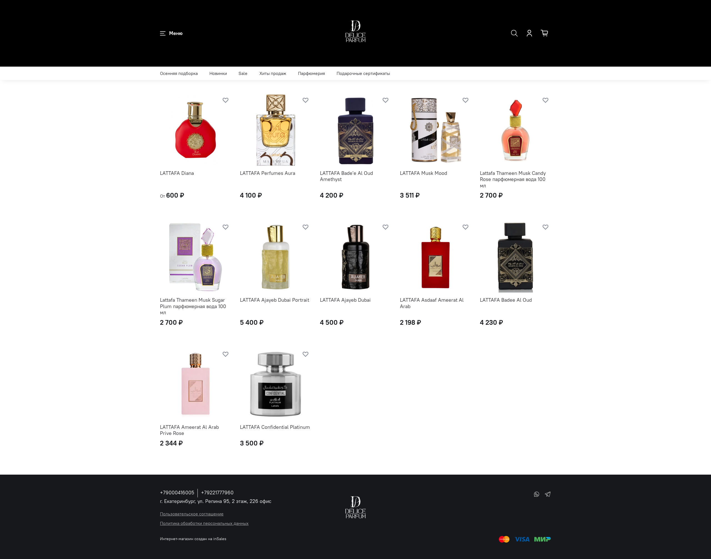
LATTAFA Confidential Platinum (275, 427)
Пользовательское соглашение (192, 514)
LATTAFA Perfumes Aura (267, 173)
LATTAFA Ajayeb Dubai (345, 300)
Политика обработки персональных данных (204, 523)
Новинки (218, 73)
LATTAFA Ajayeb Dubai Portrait (274, 300)
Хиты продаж (272, 73)
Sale (243, 73)
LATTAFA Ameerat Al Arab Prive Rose (189, 430)
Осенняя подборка (179, 73)
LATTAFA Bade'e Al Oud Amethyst (346, 176)
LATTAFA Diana (177, 173)
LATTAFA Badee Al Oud (506, 300)
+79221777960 (217, 492)
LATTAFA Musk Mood (423, 173)
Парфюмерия (311, 73)
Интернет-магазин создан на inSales (193, 538)
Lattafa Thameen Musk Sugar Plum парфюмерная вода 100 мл (193, 306)
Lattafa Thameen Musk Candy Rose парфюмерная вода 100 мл (513, 179)
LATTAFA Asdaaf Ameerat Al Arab (432, 303)
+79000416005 (177, 492)
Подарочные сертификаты (363, 73)
